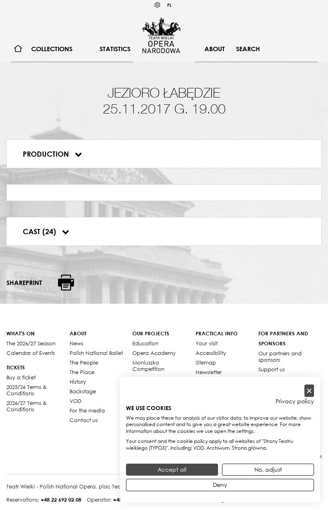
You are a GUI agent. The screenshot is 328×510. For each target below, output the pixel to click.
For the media (87, 410)
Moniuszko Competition (148, 365)
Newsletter (209, 372)
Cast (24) (40, 231)
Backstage (83, 391)
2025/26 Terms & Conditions (26, 390)
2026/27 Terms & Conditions (26, 406)
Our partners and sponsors (280, 356)
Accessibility (211, 353)
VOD (76, 401)
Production (47, 153)
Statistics (115, 49)
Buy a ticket (21, 377)
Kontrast (157, 5)
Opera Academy (154, 353)
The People (84, 362)
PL (169, 5)
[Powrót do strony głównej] (161, 35)
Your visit (207, 343)
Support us (271, 369)
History (78, 382)
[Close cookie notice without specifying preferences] (309, 390)
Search (248, 49)
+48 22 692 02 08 (61, 499)
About (214, 49)
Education (145, 343)
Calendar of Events (30, 353)
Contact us (84, 420)
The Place (82, 372)
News (76, 343)
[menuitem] (18, 49)
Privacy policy (295, 401)
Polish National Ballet (96, 353)
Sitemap (206, 362)
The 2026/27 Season (31, 343)
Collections (51, 49)
